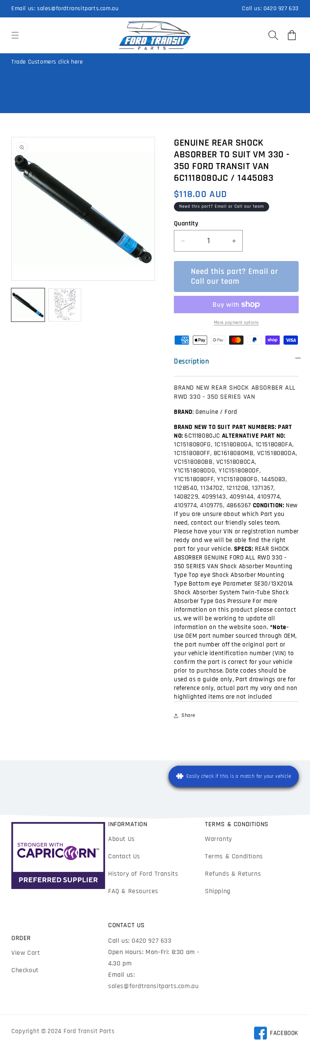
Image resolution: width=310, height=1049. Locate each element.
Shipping (218, 891)
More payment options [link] (236, 322)
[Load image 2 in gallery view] (65, 305)
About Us (121, 839)
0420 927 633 (281, 8)
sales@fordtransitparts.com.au (77, 8)
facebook (276, 1034)
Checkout (25, 970)
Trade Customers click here (47, 62)
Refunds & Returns (233, 873)
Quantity (186, 223)
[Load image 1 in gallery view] (28, 305)
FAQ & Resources (133, 891)
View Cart (25, 952)
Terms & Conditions (234, 856)
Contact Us (124, 856)
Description (191, 361)
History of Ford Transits (143, 873)
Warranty (218, 839)
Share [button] (188, 715)
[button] (15, 35)
